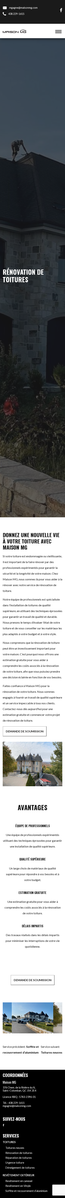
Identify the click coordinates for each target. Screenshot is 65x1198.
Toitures (9, 1142)
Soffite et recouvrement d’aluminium (26, 1190)
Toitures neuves (51, 1052)
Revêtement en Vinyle (18, 1185)
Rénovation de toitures (18, 1152)
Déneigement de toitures (20, 1167)
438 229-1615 (16, 13)
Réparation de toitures (18, 1157)
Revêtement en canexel (18, 1181)
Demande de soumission (25, 731)
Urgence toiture (14, 1162)
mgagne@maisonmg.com (23, 7)
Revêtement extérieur (18, 1175)
